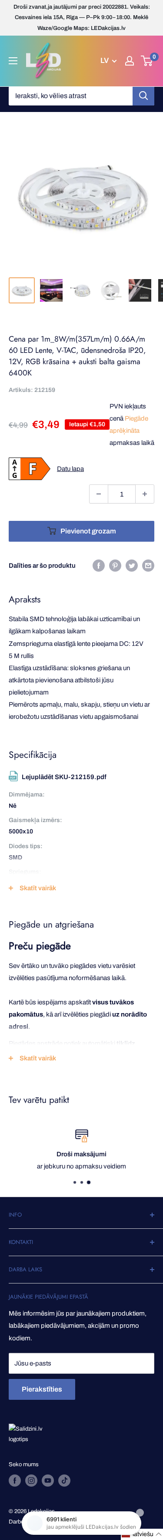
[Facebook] (99, 565)
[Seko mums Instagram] (31, 1480)
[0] (147, 61)
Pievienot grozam (88, 531)
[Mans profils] (129, 61)
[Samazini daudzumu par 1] (99, 494)
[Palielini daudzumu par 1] (145, 494)
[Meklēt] (143, 95)
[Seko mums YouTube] (48, 1480)
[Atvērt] (13, 60)
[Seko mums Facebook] (15, 1480)
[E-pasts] (148, 565)
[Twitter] (132, 565)
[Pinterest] (115, 565)
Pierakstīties (42, 1389)
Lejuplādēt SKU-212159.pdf (64, 776)
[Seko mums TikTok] (64, 1480)
